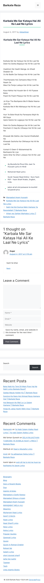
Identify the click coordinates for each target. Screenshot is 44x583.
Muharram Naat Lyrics (17, 172)
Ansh (5, 454)
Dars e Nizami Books (12, 484)
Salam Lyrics (8, 552)
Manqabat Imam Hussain (17, 197)
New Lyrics (8, 527)
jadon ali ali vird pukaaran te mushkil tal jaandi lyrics (22, 188)
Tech (5, 566)
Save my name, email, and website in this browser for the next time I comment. (22, 332)
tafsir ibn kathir (9, 559)
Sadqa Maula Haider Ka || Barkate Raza (20, 393)
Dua (5, 487)
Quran (5, 541)
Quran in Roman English (13, 545)
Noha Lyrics (8, 530)
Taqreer (6, 563)
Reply (8, 268)
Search (6, 363)
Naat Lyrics (8, 520)
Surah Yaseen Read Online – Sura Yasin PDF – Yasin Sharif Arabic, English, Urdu (23, 179)
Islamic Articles (9, 491)
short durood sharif (11, 555)
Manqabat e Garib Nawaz (14, 495)
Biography (7, 477)
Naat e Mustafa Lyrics (23, 449)
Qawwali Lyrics (9, 538)
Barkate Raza (12, 5)
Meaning (7, 509)
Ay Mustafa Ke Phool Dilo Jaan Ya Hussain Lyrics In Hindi (21, 165)
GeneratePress (34, 580)
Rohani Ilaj (7, 548)
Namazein (7, 429)
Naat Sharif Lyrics (10, 523)
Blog (5, 480)
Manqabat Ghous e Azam (14, 498)
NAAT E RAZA (9, 516)
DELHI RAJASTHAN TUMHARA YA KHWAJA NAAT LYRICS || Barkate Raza (21, 441)
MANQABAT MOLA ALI (13, 505)
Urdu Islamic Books (11, 570)
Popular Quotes (9, 534)
